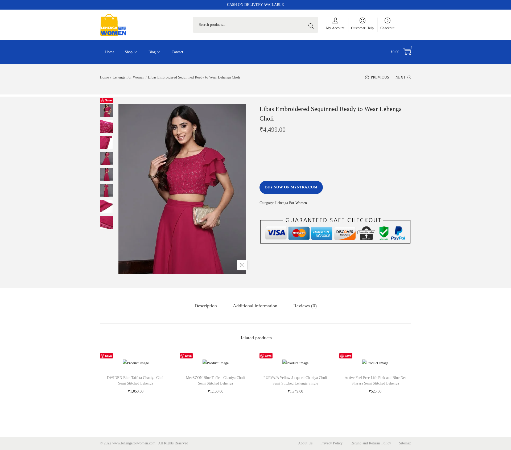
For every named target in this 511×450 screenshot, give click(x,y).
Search (312, 25)
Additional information (255, 305)
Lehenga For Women (128, 77)
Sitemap (405, 443)
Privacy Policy (331, 443)
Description (206, 305)
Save (108, 100)
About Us (305, 443)
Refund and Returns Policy (371, 443)
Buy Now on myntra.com (291, 187)
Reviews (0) (305, 305)
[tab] (206, 305)
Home (104, 77)
